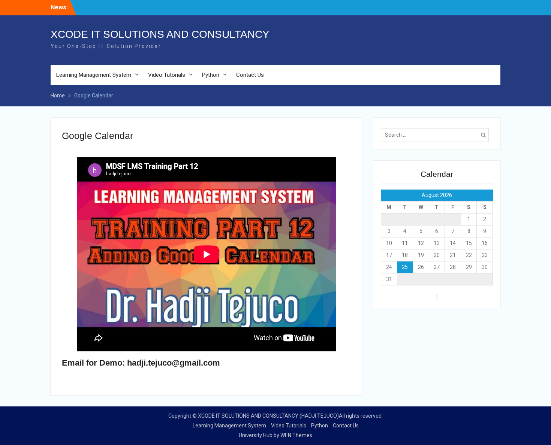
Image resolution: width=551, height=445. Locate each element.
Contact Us (250, 75)
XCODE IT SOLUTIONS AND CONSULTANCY (160, 34)
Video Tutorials (166, 75)
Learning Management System (93, 75)
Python (210, 75)
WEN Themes (296, 435)
